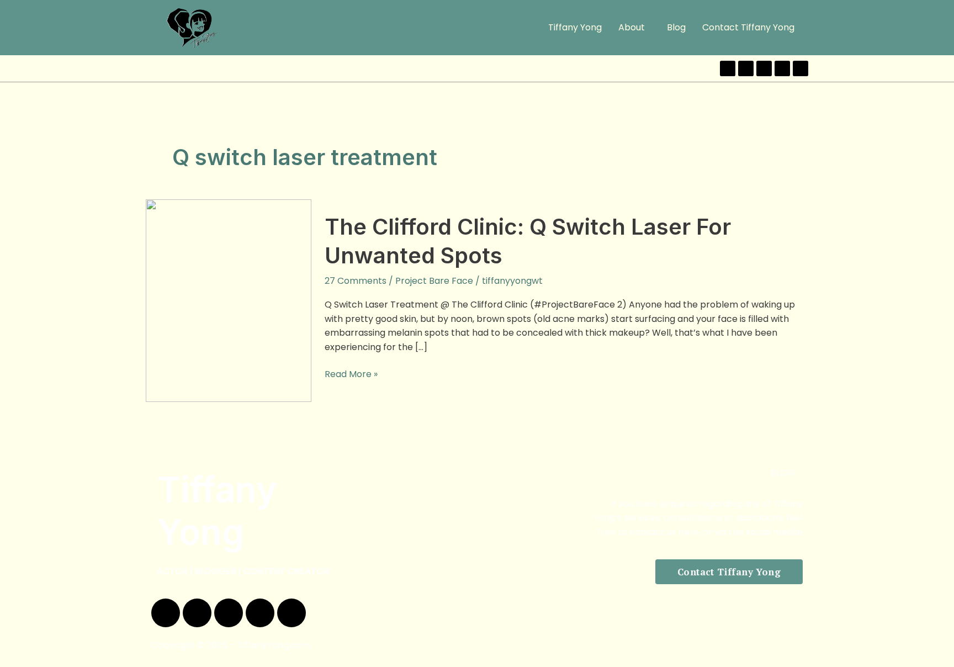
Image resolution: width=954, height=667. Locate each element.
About (631, 27)
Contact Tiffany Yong (748, 27)
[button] (634, 27)
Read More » (351, 373)
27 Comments (355, 280)
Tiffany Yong (575, 27)
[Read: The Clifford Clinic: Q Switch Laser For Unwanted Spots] (228, 300)
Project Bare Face (434, 280)
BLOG (782, 473)
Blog (676, 27)
